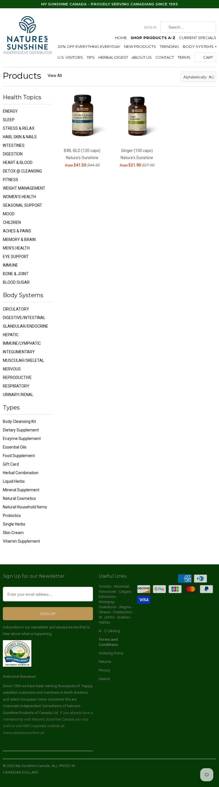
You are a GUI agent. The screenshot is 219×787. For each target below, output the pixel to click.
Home (121, 37)
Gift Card (11, 464)
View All (55, 75)
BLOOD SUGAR (16, 282)
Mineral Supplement (21, 490)
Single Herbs (14, 524)
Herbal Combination (20, 472)
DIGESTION (13, 154)
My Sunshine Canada (33, 766)
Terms (184, 57)
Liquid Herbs (14, 481)
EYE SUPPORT (16, 256)
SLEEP (9, 119)
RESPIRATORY (16, 386)
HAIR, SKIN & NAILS (20, 137)
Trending (169, 46)
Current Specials (197, 37)
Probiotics (12, 515)
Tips (91, 57)
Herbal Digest (113, 57)
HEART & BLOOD (18, 162)
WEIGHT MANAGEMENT (24, 188)
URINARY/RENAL (18, 394)
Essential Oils (15, 447)
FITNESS (10, 179)
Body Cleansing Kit (19, 421)
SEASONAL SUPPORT (22, 205)
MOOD (9, 214)
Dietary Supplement (21, 430)
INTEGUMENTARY (19, 352)
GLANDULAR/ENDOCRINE (25, 326)
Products (22, 75)
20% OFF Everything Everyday (89, 46)
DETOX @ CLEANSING (22, 171)
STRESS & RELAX (19, 128)
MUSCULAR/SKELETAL (23, 360)
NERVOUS (12, 369)
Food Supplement (19, 455)
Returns (105, 662)
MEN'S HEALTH (16, 248)
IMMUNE (10, 265)
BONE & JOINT (16, 273)
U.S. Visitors (70, 57)
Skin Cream (13, 532)
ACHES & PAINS (17, 231)
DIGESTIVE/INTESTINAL (24, 317)
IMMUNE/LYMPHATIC (22, 343)
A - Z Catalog (109, 631)
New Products (140, 46)
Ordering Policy (111, 653)
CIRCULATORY (16, 309)
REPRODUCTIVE (17, 377)
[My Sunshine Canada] (27, 35)
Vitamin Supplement (21, 541)
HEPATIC (11, 334)
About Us (142, 57)
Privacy (104, 670)
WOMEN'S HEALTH (19, 196)
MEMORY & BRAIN (19, 239)
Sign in (150, 27)
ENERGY (10, 111)
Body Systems (199, 46)
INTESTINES (14, 145)
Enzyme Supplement (22, 438)
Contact (164, 57)
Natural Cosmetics (19, 498)
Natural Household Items (25, 507)
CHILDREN (12, 222)
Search (104, 679)
